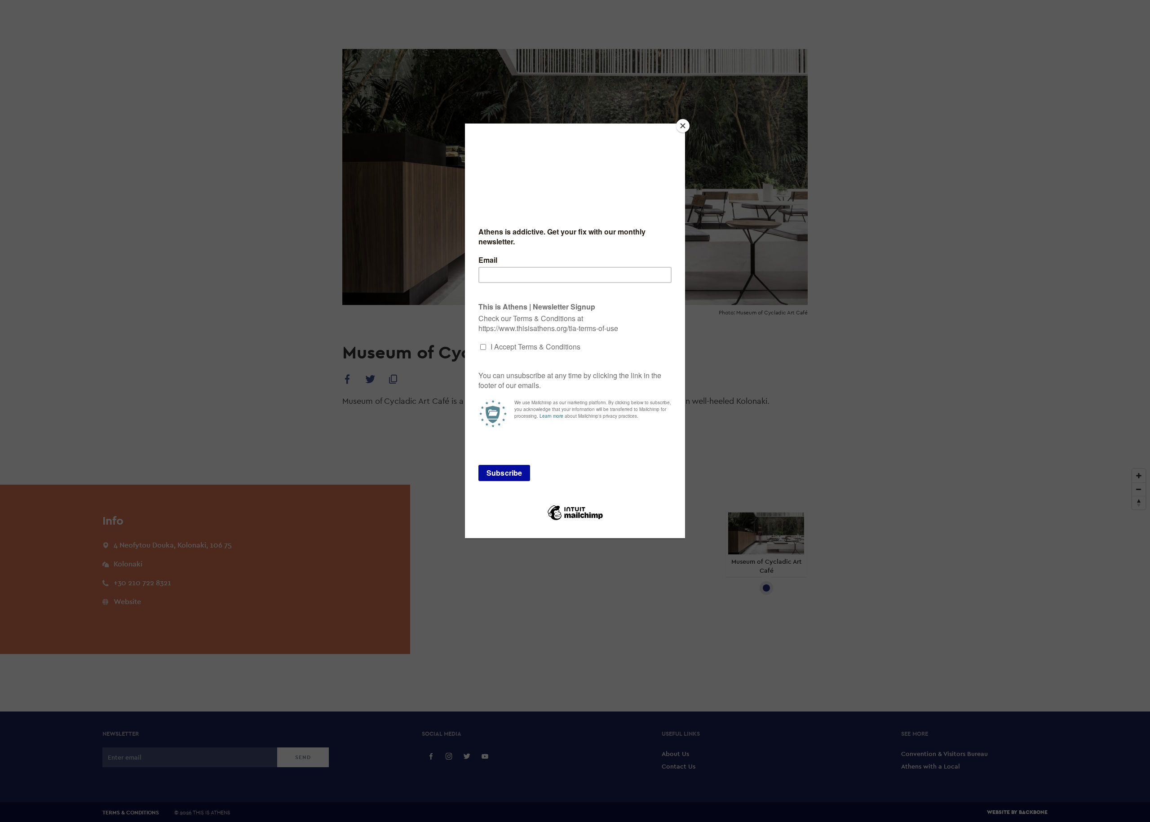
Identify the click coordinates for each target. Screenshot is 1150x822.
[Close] (683, 126)
